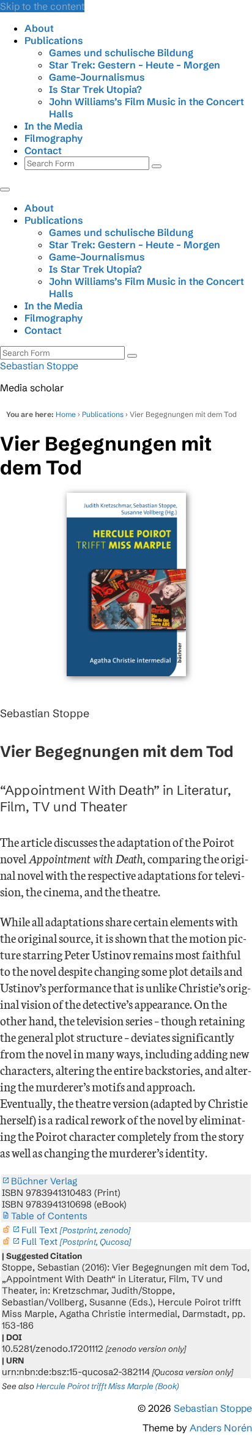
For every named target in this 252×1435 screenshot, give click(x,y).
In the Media (53, 126)
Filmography (53, 138)
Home (66, 414)
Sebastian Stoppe (39, 366)
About (39, 28)
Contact (43, 150)
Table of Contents (49, 1216)
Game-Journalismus (97, 77)
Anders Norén (221, 1428)
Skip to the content (42, 6)
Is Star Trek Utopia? (95, 89)
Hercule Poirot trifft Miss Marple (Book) (107, 1386)
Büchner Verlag (44, 1181)
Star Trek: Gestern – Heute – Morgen (134, 65)
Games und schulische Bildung (121, 52)
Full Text (75, 1230)
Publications (53, 40)
